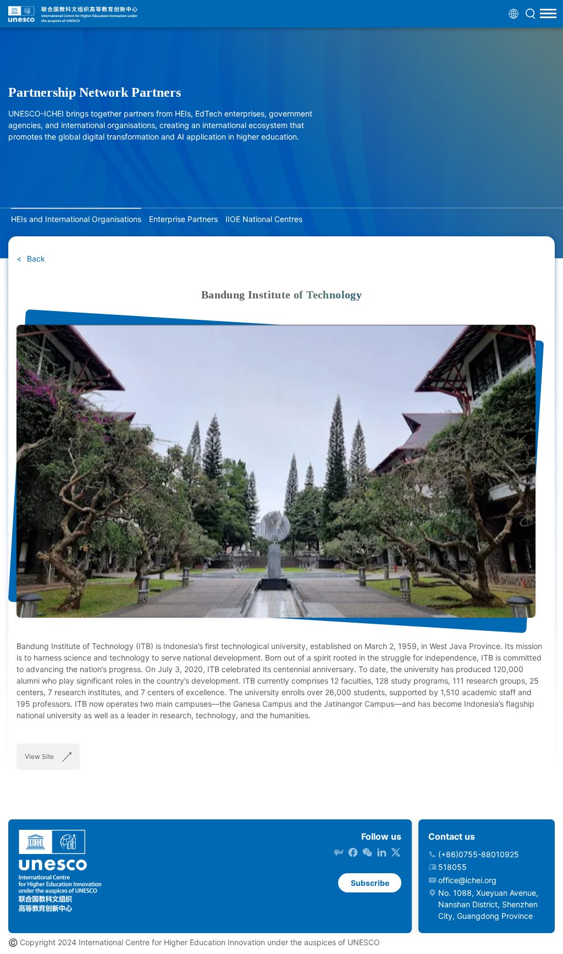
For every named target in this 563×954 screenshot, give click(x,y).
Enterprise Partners (183, 219)
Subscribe (370, 883)
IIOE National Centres (263, 219)
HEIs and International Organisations (76, 219)
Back (35, 258)
